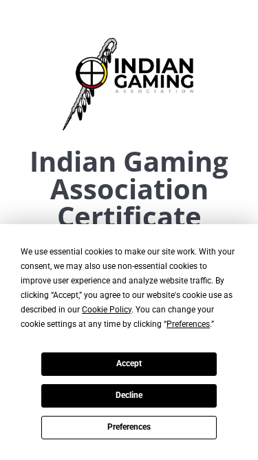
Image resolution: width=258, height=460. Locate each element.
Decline (129, 395)
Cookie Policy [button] (106, 309)
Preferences (129, 427)
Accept (129, 363)
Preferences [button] (188, 324)
